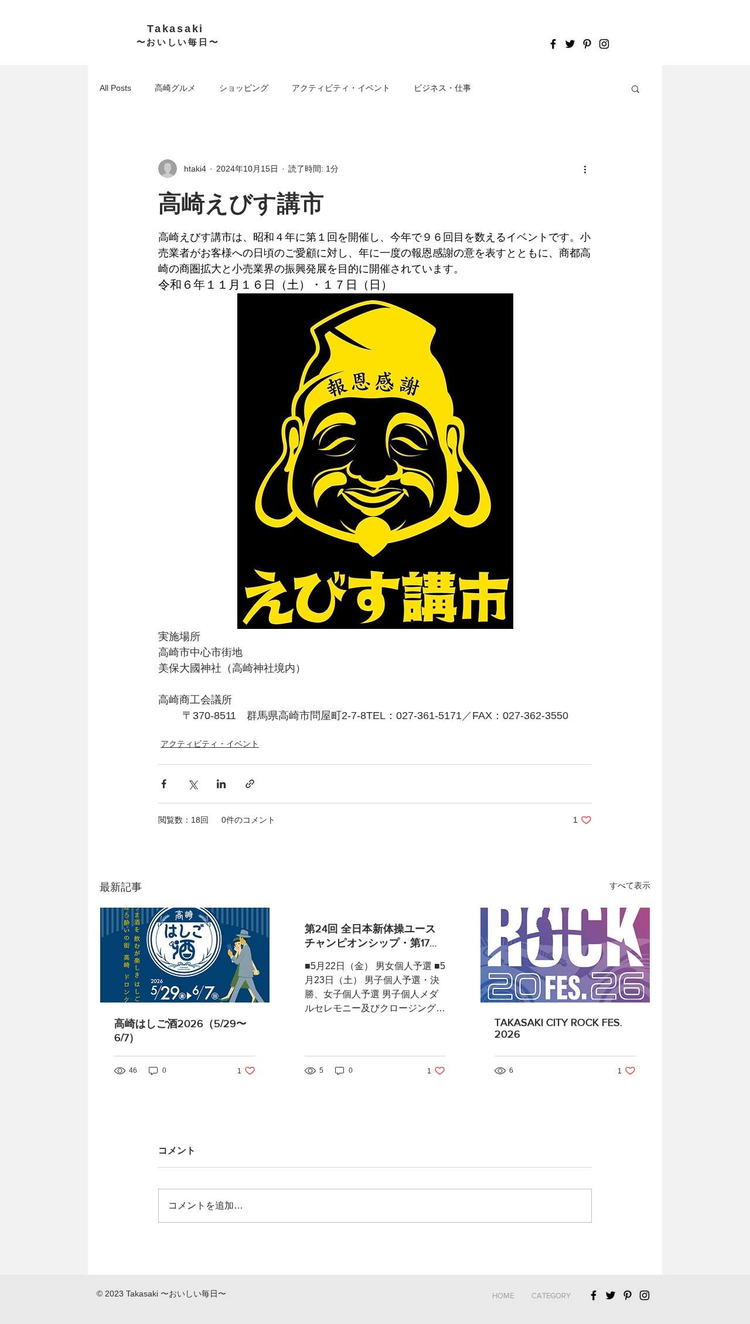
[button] (635, 88)
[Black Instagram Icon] (604, 43)
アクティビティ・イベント (341, 88)
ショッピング (243, 88)
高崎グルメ (175, 88)
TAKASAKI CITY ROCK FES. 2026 (558, 1028)
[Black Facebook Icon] (553, 43)
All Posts (115, 88)
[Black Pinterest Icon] (587, 43)
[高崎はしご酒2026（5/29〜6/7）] (185, 955)
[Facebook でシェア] (163, 783)
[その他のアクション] (585, 169)
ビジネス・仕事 (442, 88)
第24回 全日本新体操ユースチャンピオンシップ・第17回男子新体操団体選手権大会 (372, 936)
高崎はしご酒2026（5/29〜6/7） (180, 1031)
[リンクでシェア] (249, 783)
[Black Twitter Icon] (570, 43)
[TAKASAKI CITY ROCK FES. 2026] (565, 955)
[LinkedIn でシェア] (221, 783)
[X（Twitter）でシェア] (192, 783)
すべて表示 (629, 885)
